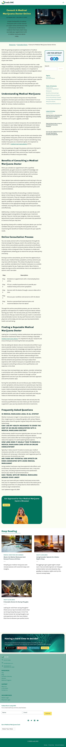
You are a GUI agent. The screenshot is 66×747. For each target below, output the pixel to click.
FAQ (3, 672)
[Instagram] (34, 720)
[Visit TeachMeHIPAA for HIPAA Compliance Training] (33, 734)
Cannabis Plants (50, 78)
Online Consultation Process (53, 97)
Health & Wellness (42, 554)
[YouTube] (37, 720)
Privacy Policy (51, 745)
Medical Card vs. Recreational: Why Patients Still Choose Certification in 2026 (54, 117)
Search (47, 66)
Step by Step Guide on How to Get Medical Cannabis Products (54, 125)
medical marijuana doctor (19, 144)
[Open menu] (63, 3)
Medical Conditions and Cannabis (13, 554)
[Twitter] (31, 720)
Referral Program (6, 680)
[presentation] (17, 543)
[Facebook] (28, 720)
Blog (3, 674)
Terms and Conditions (59, 745)
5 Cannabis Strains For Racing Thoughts (16, 602)
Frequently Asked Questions (53, 103)
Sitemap (45, 745)
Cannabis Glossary (7, 676)
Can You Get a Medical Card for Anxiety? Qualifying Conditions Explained (54, 133)
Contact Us (5, 690)
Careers (4, 678)
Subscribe (47, 713)
